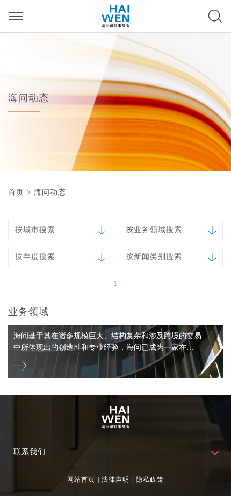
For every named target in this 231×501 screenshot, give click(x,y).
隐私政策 (150, 479)
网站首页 (81, 479)
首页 (16, 192)
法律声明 (115, 479)
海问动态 (50, 192)
